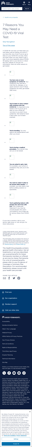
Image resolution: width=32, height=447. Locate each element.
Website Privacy (7, 332)
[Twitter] (4, 373)
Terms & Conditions (8, 343)
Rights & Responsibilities (9, 347)
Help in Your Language (9, 329)
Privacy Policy (20, 244)
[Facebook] (9, 373)
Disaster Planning (7, 355)
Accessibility (6, 321)
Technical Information (8, 358)
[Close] (30, 412)
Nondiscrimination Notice (9, 325)
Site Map (4, 362)
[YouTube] (14, 373)
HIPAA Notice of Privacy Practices (12, 336)
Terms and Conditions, (10, 435)
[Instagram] (23, 373)
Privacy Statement (21, 435)
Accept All (16, 443)
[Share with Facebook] (9, 278)
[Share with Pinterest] (18, 278)
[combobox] (11, 8)
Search (27, 8)
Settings (16, 439)
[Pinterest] (18, 373)
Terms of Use (8, 244)
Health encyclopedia (10, 17)
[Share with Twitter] (14, 278)
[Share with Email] (4, 278)
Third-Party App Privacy (9, 351)
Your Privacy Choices (8, 340)
